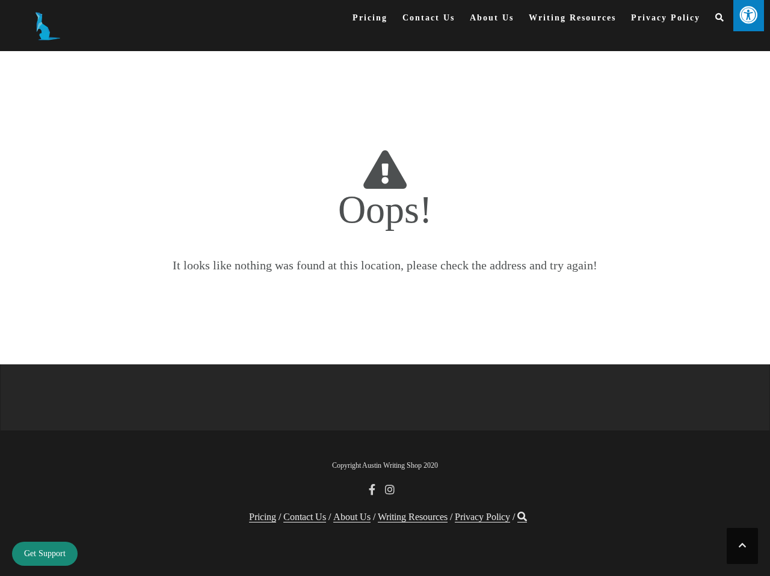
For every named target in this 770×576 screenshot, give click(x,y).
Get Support (45, 553)
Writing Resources (572, 17)
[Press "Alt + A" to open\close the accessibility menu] (748, 15)
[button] (720, 20)
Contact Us (428, 17)
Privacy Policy (665, 17)
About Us (492, 17)
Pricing (370, 17)
